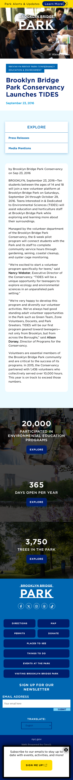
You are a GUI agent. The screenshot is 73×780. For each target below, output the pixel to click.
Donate (53, 633)
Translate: (36, 719)
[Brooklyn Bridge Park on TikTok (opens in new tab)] (52, 606)
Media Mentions (19, 148)
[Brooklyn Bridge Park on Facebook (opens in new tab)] (21, 606)
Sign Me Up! (35, 765)
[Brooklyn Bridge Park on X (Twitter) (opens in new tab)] (29, 606)
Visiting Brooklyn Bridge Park (36, 673)
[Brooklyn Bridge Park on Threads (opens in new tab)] (44, 606)
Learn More (54, 3)
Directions (19, 623)
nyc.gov (37, 739)
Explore (36, 449)
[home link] (36, 591)
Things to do (36, 653)
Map (53, 623)
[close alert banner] (65, 3)
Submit (62, 709)
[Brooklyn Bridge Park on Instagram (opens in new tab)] (37, 606)
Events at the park (36, 663)
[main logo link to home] (36, 22)
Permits (19, 633)
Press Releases (18, 137)
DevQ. (48, 744)
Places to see (36, 643)
